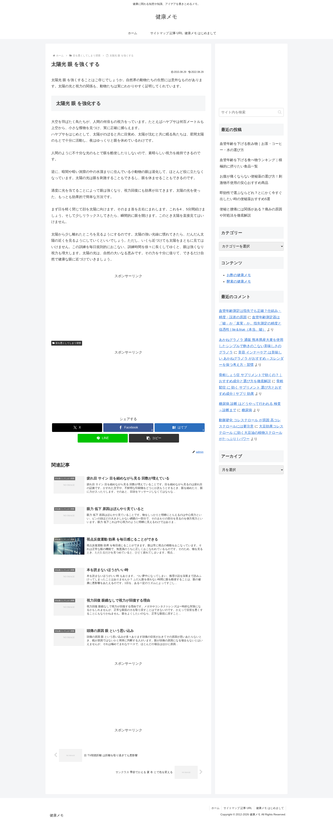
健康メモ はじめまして (270, 808)
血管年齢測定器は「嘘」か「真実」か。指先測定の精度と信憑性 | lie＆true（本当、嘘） (250, 323)
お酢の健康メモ (239, 275)
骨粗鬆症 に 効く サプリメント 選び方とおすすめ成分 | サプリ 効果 (251, 387)
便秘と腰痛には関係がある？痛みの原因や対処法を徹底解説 (251, 212)
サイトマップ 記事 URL (238, 808)
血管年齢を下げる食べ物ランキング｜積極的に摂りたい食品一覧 (251, 163)
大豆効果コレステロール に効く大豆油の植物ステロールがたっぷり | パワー (251, 432)
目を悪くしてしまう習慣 (68, 343)
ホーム (215, 808)
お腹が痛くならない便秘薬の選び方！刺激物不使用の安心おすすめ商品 (251, 179)
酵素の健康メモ (239, 281)
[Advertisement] (128, 306)
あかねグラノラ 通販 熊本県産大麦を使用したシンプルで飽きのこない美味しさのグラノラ (251, 346)
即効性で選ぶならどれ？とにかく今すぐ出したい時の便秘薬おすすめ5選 (251, 196)
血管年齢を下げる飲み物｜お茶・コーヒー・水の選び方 (251, 147)
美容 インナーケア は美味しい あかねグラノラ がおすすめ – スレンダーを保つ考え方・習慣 (251, 358)
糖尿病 (247, 410)
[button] (154, 438)
